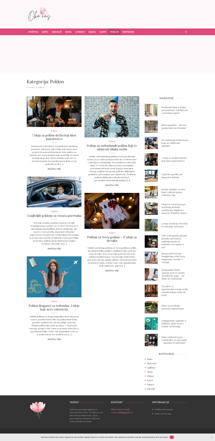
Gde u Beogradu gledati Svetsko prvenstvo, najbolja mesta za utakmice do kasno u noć (174, 241)
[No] (212, 437)
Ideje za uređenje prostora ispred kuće (172, 307)
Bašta (45, 32)
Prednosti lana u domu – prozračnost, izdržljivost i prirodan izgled (174, 110)
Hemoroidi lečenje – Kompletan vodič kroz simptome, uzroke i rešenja (173, 258)
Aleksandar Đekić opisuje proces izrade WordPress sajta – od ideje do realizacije (173, 274)
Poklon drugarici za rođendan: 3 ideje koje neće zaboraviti (54, 307)
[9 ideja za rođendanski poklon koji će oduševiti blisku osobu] (111, 116)
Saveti (103, 32)
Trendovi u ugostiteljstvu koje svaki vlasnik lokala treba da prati (174, 290)
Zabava (92, 32)
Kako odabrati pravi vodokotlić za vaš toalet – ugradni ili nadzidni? (174, 340)
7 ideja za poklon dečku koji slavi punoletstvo (54, 137)
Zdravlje (57, 32)
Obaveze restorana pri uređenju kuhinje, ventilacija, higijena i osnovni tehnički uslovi (174, 208)
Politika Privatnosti (164, 409)
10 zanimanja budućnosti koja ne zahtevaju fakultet (174, 143)
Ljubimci (80, 32)
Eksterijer (128, 32)
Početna (33, 32)
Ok (172, 437)
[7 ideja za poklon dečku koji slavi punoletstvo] (54, 111)
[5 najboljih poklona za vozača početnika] (54, 192)
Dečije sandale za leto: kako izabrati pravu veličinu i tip (173, 192)
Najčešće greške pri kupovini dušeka (172, 176)
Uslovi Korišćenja (163, 413)
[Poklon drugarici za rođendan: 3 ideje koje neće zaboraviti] (54, 276)
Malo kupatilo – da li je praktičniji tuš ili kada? (173, 126)
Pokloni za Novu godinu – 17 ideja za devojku (112, 239)
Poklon (114, 32)
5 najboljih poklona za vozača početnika (54, 216)
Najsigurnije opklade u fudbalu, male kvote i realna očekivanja (173, 323)
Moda (68, 32)
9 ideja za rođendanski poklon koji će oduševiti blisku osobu (112, 147)
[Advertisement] (107, 53)
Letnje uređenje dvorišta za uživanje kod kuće (174, 225)
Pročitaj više (54, 169)
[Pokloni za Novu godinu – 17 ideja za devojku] (111, 211)
